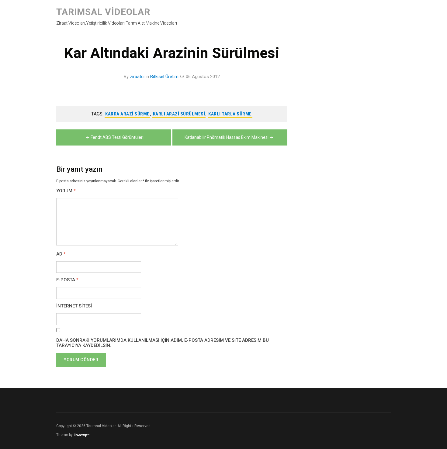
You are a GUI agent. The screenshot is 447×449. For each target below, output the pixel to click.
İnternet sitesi (74, 306)
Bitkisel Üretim (164, 76)
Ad (61, 254)
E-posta (67, 280)
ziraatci (137, 76)
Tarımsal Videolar (103, 11)
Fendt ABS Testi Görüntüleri (117, 137)
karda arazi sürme (127, 114)
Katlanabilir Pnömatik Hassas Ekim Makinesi (227, 137)
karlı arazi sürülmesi (179, 114)
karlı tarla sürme (230, 114)
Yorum (66, 191)
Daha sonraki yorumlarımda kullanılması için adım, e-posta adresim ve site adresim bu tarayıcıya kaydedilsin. (162, 343)
